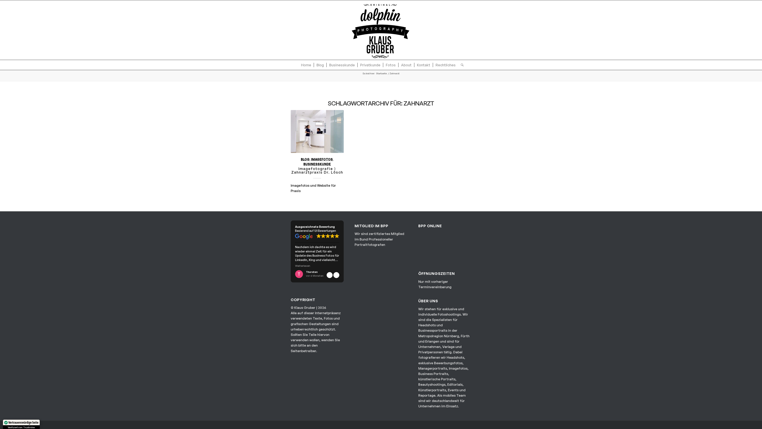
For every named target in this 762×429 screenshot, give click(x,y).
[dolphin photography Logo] (381, 30)
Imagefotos (322, 159)
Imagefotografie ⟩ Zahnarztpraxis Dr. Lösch (317, 170)
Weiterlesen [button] (302, 265)
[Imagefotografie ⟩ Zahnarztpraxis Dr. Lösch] (317, 131)
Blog (305, 159)
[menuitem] (306, 65)
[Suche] (461, 65)
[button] (336, 275)
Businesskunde (317, 164)
